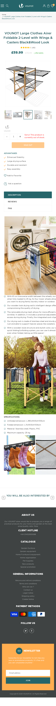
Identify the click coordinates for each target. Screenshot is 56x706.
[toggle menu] (2, 6)
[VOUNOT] (7, 128)
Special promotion (28, 567)
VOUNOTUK (27, 694)
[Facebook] (31, 631)
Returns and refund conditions (28, 580)
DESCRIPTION (14, 195)
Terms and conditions (28, 583)
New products (28, 564)
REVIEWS (12, 202)
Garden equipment (28, 551)
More (36, 526)
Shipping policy (28, 596)
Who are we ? (28, 587)
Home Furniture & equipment (28, 554)
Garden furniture (28, 548)
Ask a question (14, 183)
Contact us (28, 590)
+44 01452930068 (28, 534)
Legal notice (28, 593)
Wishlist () (53, 5)
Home (4, 14)
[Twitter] (25, 631)
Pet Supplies (28, 561)
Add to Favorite (14, 176)
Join (28, 680)
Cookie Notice (28, 599)
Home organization (28, 558)
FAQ (10, 208)
